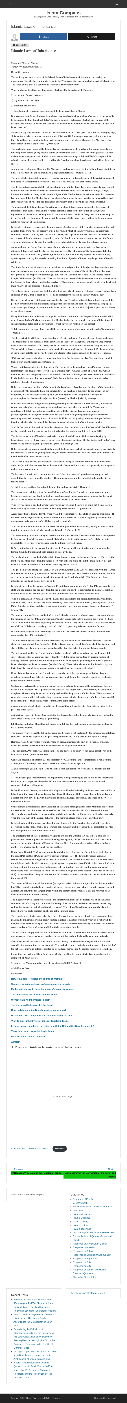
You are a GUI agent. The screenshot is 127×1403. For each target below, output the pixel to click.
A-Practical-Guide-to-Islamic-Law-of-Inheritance (31, 1148)
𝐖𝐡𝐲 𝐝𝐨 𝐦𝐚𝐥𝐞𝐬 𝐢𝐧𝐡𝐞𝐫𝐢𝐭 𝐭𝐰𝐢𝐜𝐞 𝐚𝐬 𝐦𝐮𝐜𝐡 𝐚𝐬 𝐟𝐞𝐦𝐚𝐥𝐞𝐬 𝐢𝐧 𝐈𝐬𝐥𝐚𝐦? (40, 1020)
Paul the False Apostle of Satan (28, 1036)
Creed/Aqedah (80, 1203)
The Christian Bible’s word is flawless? (32, 1005)
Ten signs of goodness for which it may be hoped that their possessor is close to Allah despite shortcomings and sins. (34, 1355)
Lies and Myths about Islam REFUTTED (93, 1232)
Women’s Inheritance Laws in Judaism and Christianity (40, 984)
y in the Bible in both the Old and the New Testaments (64, 1026)
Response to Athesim (84, 1247)
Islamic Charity (80, 1221)
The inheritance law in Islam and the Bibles (34, 994)
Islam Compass (63, 12)
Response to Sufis (82, 1266)
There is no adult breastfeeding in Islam (32, 1031)
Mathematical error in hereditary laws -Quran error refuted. (43, 989)
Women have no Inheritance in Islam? (31, 999)
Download (59, 1148)
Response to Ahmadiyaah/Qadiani (90, 1243)
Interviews (78, 1210)
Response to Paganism (85, 1258)
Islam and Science (82, 1214)
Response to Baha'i (83, 1251)
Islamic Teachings (82, 1229)
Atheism (15, 1041)
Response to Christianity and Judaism (92, 1254)
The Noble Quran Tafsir (84, 1277)
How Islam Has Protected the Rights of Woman (36, 978)
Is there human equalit (23, 1026)
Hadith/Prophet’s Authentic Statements (92, 1206)
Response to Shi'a (82, 1262)
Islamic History (80, 1225)
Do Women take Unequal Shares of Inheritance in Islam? (41, 1015)
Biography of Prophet (83, 1199)
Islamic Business (81, 1217)
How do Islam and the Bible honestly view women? (38, 1010)
